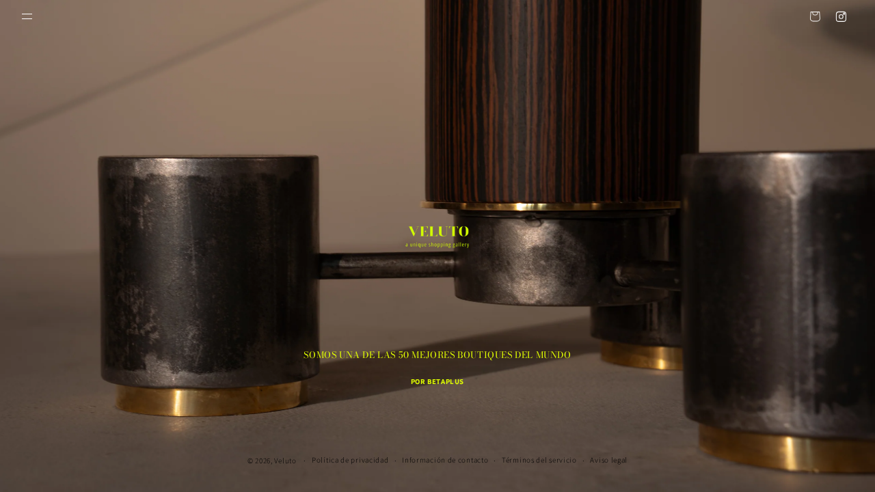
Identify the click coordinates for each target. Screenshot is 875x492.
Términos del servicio (539, 460)
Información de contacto (445, 460)
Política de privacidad (350, 460)
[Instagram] (840, 16)
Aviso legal (609, 460)
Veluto (285, 460)
